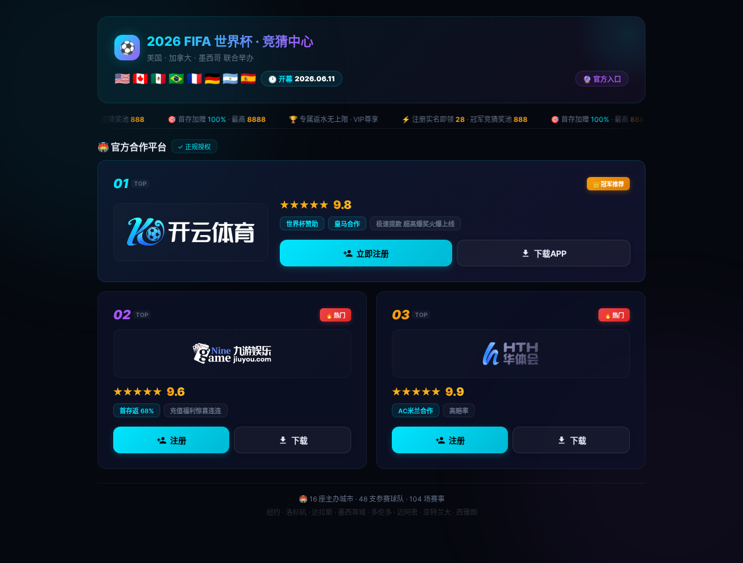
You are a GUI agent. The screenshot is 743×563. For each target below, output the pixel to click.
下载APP (549, 253)
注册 (178, 440)
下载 (299, 440)
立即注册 (372, 253)
